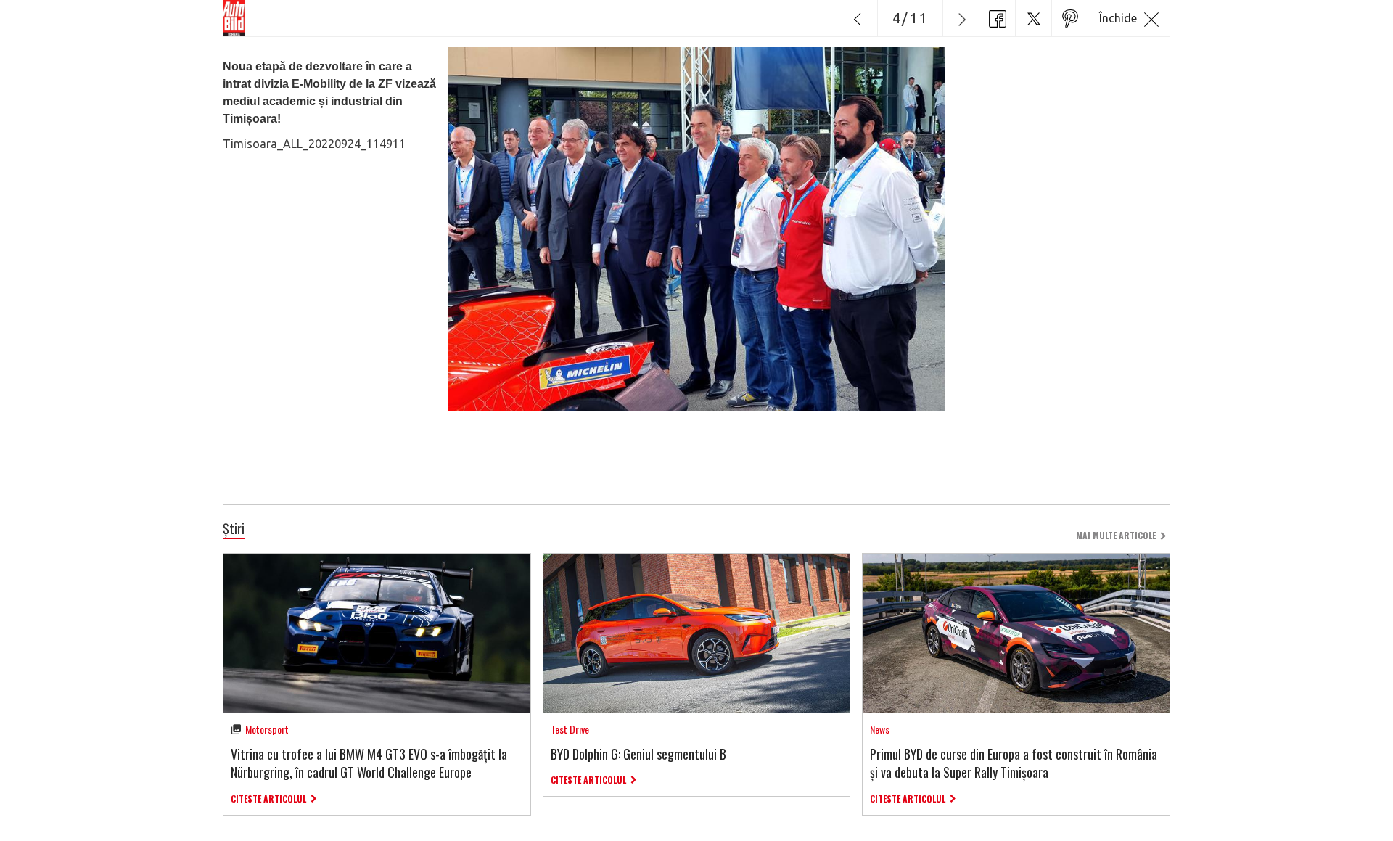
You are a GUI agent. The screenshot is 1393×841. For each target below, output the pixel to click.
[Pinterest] (1069, 18)
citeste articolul (268, 798)
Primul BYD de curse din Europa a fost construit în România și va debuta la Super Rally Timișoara (1013, 762)
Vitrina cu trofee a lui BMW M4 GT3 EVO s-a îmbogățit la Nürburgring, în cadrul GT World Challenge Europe (369, 762)
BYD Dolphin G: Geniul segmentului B (638, 753)
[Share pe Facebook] (997, 18)
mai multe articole (1116, 535)
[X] (1033, 18)
